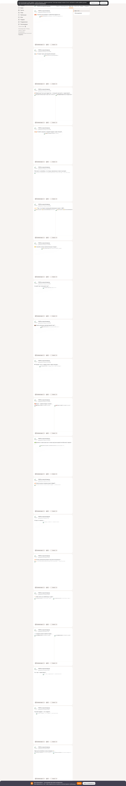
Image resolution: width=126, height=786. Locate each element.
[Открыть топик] (53, 14)
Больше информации (40, 3)
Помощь (28, 28)
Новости (20, 30)
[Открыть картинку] (44, 107)
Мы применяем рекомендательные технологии (25, 33)
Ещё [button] (23, 30)
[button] (39, 45)
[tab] (57, 6)
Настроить (103, 3)
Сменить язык (21, 26)
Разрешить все (94, 3)
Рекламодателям (22, 28)
